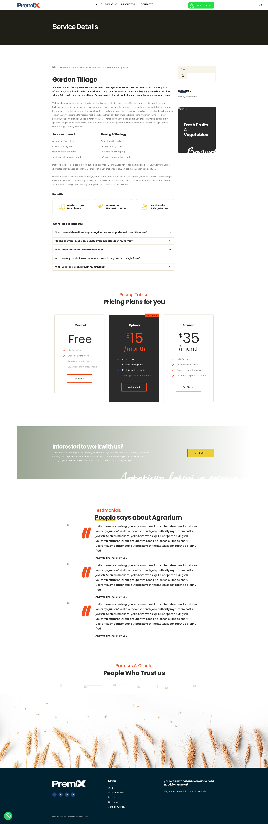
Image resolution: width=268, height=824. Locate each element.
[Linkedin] (73, 794)
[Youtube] (67, 794)
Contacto (113, 802)
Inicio (110, 788)
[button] (8, 816)
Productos (113, 797)
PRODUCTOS (128, 4)
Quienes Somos (116, 792)
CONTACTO (147, 4)
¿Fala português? (116, 807)
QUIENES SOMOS (110, 4)
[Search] (182, 76)
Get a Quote (201, 453)
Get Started (79, 378)
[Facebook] (60, 794)
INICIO (94, 4)
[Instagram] (54, 794)
